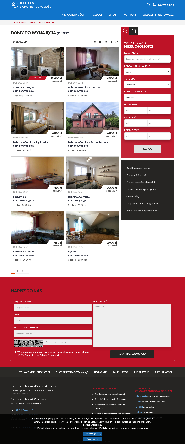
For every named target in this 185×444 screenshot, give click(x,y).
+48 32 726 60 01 (23, 410)
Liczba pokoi (131, 104)
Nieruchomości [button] (73, 14)
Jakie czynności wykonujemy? (141, 189)
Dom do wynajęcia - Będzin (92, 237)
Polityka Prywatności (49, 355)
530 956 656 (165, 4)
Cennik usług (132, 196)
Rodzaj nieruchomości (137, 66)
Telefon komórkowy (26, 327)
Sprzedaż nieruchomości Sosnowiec (110, 399)
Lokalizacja (131, 53)
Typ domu (129, 79)
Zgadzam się (92, 439)
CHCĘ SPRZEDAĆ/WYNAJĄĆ (72, 372)
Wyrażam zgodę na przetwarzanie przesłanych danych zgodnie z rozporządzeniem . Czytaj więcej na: (53, 353)
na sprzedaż (152, 396)
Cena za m (130, 117)
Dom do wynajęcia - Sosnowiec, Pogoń (37, 73)
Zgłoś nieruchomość (158, 14)
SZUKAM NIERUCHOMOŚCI (34, 372)
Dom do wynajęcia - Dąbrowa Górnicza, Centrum (92, 73)
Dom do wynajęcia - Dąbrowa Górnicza (92, 183)
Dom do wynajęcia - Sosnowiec (37, 183)
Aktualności (163, 372)
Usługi (97, 14)
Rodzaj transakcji (135, 91)
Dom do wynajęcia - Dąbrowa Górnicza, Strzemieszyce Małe (92, 128)
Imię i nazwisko (22, 301)
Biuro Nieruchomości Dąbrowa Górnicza (33, 386)
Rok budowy (131, 130)
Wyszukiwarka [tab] (125, 31)
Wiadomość (100, 301)
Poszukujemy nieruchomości (140, 182)
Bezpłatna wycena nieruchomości (110, 394)
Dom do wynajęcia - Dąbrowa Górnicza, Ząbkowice (37, 128)
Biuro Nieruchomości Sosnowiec (142, 210)
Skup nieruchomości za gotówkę (142, 203)
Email (17, 314)
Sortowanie (20, 42)
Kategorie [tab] (133, 31)
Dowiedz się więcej (92, 433)
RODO (20, 355)
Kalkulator (120, 372)
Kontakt (130, 14)
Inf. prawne (141, 372)
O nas (113, 14)
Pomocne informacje (136, 175)
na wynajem (165, 396)
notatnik (100, 372)
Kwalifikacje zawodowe (138, 167)
